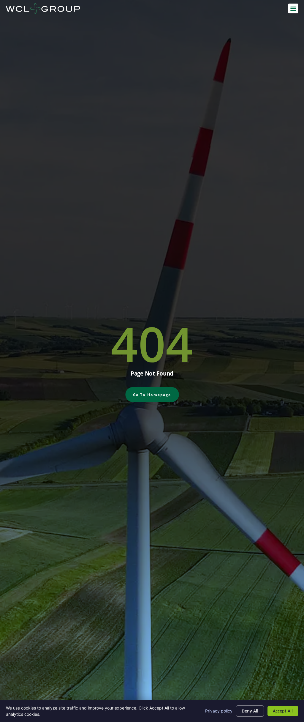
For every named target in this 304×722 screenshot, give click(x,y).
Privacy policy (218, 710)
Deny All (250, 711)
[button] (293, 8)
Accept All (283, 711)
